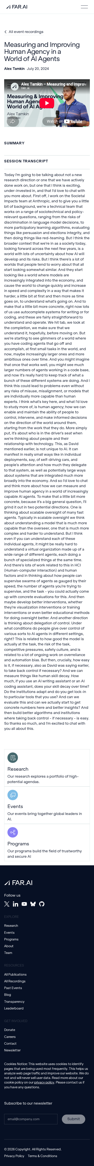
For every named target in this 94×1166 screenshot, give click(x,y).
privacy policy (44, 1082)
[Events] (47, 805)
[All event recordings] (24, 32)
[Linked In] (15, 904)
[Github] (41, 904)
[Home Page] (16, 7)
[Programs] (47, 842)
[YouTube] (24, 904)
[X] (6, 904)
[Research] (47, 768)
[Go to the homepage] (18, 882)
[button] (84, 7)
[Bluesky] (33, 904)
